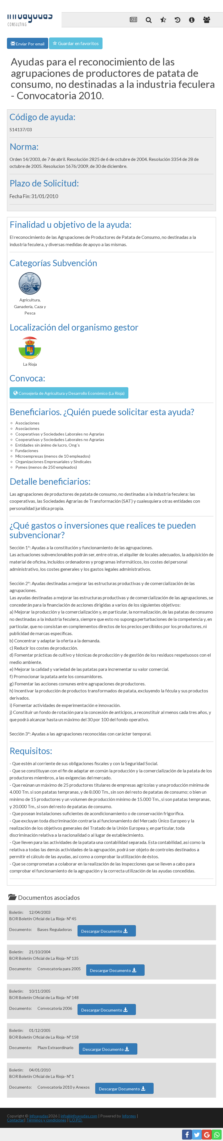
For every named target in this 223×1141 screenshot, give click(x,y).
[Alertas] (177, 20)
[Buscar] (149, 20)
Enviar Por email (29, 43)
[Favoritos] (163, 20)
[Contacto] (206, 20)
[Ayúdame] (192, 20)
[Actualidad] (133, 20)
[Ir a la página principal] (30, 15)
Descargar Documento (102, 931)
